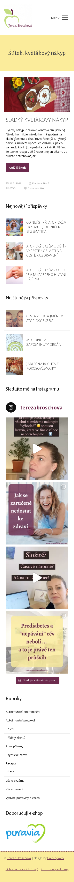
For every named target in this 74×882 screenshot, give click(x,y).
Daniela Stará (40, 183)
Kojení (10, 729)
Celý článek (17, 168)
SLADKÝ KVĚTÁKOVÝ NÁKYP (37, 120)
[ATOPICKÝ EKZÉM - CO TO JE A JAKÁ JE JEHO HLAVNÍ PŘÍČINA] (14, 275)
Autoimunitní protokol (20, 720)
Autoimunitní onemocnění (23, 712)
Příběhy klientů (15, 738)
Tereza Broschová (19, 858)
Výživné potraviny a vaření (23, 798)
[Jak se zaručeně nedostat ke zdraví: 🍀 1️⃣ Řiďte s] (37, 513)
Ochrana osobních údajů (22, 869)
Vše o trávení (14, 789)
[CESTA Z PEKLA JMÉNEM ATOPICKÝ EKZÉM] (14, 318)
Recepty (11, 763)
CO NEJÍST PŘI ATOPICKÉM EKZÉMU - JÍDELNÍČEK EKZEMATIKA (46, 227)
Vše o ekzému (15, 781)
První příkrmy (14, 746)
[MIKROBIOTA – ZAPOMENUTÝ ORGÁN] (14, 342)
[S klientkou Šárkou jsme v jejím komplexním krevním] (37, 642)
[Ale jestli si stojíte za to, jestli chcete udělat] (37, 448)
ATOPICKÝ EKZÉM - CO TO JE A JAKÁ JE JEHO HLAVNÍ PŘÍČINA (46, 274)
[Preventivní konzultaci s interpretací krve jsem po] (37, 578)
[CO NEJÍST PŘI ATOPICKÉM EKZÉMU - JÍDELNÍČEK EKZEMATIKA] (14, 227)
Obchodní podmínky (54, 869)
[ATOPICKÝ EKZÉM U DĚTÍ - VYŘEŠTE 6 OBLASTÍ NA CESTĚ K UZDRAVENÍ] (14, 251)
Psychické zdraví (16, 755)
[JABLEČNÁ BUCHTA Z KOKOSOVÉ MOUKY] (14, 366)
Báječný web (55, 858)
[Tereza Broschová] (18, 17)
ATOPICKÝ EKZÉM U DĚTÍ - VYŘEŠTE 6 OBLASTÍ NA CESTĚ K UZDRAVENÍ (46, 250)
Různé (10, 772)
